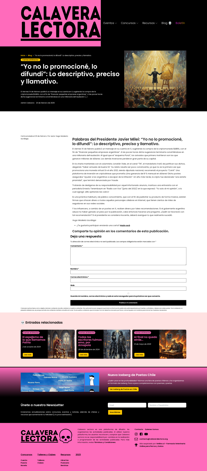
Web (72, 285)
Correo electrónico (79, 277)
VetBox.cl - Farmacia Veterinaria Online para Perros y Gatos (162, 444)
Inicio (23, 55)
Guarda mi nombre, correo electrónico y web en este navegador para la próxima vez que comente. (115, 296)
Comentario (76, 246)
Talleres (40, 460)
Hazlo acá (125, 225)
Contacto (139, 429)
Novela (24, 465)
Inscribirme (115, 412)
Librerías (65, 460)
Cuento (24, 460)
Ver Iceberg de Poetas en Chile (123, 389)
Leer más (27, 355)
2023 (78, 454)
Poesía (24, 463)
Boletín (180, 23)
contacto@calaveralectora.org (154, 439)
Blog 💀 (167, 23)
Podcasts (65, 463)
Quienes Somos (152, 429)
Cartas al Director (30, 60)
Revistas (64, 465)
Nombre (74, 269)
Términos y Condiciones (104, 442)
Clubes (40, 463)
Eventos (109, 23)
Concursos (128, 23)
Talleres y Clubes (46, 454)
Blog (30, 55)
